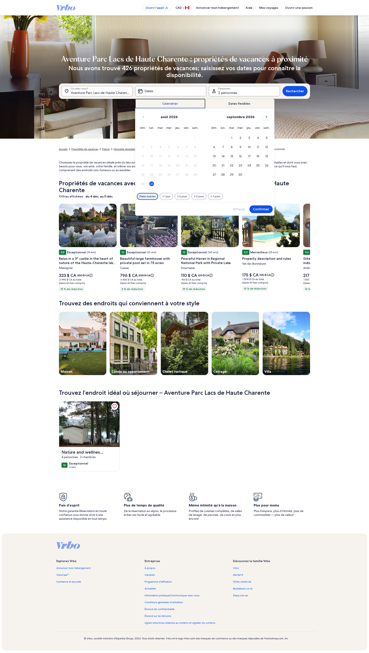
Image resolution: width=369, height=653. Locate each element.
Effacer (239, 209)
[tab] (170, 103)
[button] (195, 138)
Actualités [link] (150, 588)
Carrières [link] (150, 575)
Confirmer (261, 209)
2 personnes (227, 93)
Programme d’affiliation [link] (158, 581)
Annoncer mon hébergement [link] (73, 568)
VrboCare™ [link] (62, 575)
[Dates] (170, 91)
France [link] (106, 149)
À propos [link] (150, 568)
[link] (114, 406)
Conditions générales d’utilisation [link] (164, 602)
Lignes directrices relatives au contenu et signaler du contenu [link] (180, 623)
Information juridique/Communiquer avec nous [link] (172, 595)
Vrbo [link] (236, 568)
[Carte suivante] (310, 248)
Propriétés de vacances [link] (84, 149)
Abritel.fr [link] (238, 575)
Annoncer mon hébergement (217, 8)
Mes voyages (268, 8)
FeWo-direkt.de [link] (242, 581)
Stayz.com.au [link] (240, 595)
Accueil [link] (63, 149)
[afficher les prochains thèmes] (310, 343)
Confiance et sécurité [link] (68, 581)
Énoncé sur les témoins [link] (158, 616)
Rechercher (295, 91)
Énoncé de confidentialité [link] (159, 609)
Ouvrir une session (299, 8)
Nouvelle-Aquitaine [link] (125, 149)
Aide (249, 8)
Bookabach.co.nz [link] (242, 588)
